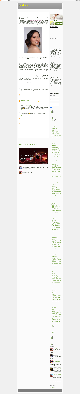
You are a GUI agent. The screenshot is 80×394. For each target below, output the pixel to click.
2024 (51, 112)
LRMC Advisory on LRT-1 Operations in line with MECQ (56, 319)
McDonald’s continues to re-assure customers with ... (56, 164)
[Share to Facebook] (29, 82)
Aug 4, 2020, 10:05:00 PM (27, 105)
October (53, 120)
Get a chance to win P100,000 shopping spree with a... (55, 271)
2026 (51, 110)
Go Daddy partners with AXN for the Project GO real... (56, 284)
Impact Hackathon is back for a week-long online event (56, 303)
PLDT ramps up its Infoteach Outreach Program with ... (55, 267)
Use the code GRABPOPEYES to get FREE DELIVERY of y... (56, 173)
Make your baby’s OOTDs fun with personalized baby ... (56, 296)
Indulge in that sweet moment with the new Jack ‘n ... (56, 229)
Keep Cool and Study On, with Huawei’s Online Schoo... (55, 286)
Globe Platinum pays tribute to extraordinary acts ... (55, 152)
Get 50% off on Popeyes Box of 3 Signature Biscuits (56, 288)
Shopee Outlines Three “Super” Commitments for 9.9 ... (56, 197)
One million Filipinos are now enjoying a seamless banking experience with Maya (57, 369)
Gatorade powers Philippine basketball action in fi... (55, 182)
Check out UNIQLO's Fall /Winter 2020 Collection (56, 124)
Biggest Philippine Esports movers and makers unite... (56, 137)
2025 (51, 111)
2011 (51, 343)
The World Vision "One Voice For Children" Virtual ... (56, 307)
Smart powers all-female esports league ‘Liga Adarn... (56, 216)
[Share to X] (28, 82)
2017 (51, 336)
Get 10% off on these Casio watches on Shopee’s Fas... (56, 158)
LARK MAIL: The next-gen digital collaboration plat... (56, 275)
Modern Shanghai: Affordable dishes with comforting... (56, 280)
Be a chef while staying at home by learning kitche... (56, 190)
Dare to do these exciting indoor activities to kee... (56, 214)
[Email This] (27, 82)
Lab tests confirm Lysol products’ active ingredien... (56, 141)
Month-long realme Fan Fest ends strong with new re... (56, 139)
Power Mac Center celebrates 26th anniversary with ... (56, 134)
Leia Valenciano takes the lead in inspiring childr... (56, 224)
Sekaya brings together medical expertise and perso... (56, 256)
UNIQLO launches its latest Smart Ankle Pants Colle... (56, 149)
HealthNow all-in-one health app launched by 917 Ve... (56, 171)
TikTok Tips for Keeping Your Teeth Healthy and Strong (56, 243)
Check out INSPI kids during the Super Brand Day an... (56, 277)
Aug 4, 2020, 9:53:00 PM (27, 100)
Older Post (46, 140)
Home (33, 140)
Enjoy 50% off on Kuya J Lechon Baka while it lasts (56, 235)
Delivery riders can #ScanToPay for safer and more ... (56, 299)
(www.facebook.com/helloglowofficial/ (35, 20)
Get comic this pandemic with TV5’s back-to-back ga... (56, 226)
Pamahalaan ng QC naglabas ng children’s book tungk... (56, 248)
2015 (51, 338)
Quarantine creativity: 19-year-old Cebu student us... (56, 132)
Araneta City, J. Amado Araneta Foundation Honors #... (56, 258)
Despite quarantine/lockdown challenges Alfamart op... (55, 237)
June (52, 326)
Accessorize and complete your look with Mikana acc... (56, 279)
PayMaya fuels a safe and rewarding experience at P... (56, 231)
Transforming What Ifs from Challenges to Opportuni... (55, 252)
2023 (51, 113)
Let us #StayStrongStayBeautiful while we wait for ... (56, 156)
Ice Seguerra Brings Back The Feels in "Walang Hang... (56, 218)
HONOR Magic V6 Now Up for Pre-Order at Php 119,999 (28, 144)
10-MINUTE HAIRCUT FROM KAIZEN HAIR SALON (29, 166)
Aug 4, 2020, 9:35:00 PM (27, 94)
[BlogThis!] (27, 82)
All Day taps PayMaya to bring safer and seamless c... (56, 313)
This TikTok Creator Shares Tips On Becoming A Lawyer (56, 316)
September (53, 121)
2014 (51, 339)
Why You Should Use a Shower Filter (56, 318)
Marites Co (22, 100)
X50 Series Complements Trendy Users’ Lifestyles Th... (56, 186)
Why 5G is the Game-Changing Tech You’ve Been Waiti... (56, 128)
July (52, 325)
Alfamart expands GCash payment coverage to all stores (56, 315)
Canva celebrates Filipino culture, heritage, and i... (56, 254)
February (53, 331)
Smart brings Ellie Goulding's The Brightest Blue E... (56, 162)
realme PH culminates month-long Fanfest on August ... (56, 169)
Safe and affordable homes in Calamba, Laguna (55, 301)
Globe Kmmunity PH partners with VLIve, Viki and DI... (56, 282)
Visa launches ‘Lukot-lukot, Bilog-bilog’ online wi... (56, 203)
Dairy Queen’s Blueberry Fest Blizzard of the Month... (55, 212)
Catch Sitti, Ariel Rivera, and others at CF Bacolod (57, 348)
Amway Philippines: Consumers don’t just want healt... (56, 244)
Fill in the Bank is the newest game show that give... (56, 193)
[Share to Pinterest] (30, 82)
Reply (21, 92)
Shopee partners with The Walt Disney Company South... (56, 154)
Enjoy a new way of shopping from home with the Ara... (56, 188)
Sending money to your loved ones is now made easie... (56, 126)
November (53, 119)
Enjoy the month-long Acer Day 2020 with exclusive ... (56, 166)
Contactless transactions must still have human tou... (56, 201)
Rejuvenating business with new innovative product (56, 305)
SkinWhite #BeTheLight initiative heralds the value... (56, 246)
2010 (51, 344)
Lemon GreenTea (23, 5)
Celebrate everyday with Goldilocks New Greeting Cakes (56, 147)
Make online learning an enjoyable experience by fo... (56, 261)
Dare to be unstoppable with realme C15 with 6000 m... (56, 191)
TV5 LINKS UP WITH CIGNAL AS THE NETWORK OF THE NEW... (56, 250)
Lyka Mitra (22, 94)
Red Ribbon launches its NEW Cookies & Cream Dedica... (55, 222)
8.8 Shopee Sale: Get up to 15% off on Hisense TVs (56, 290)
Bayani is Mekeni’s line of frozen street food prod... (56, 145)
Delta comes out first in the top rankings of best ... (56, 207)
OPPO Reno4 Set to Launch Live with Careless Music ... (56, 269)
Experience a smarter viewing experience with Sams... (55, 160)
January (53, 332)
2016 (51, 337)
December (53, 118)
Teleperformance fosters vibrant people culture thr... (56, 205)
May (52, 327)
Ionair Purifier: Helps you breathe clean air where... (56, 321)
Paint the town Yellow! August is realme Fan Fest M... (56, 323)
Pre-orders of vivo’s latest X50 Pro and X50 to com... (56, 180)
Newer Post (21, 140)
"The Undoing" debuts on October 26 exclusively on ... (56, 220)
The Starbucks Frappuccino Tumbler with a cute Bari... (56, 210)
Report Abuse (52, 387)
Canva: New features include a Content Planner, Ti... (56, 143)
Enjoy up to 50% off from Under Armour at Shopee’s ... (56, 297)
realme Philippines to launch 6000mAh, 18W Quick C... (55, 209)
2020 (51, 117)
